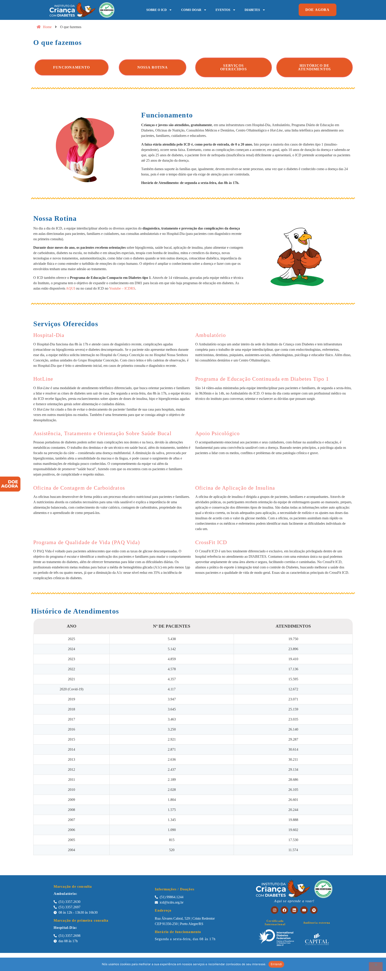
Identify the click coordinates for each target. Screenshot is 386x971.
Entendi (276, 964)
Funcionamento (71, 67)
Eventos (223, 10)
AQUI (70, 288)
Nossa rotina (152, 67)
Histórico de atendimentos (314, 67)
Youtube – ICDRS (121, 288)
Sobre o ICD (156, 10)
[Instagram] (274, 910)
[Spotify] (314, 910)
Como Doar (191, 10)
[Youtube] (304, 910)
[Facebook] (284, 910)
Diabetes (252, 10)
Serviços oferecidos (233, 67)
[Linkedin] (294, 910)
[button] (317, 10)
